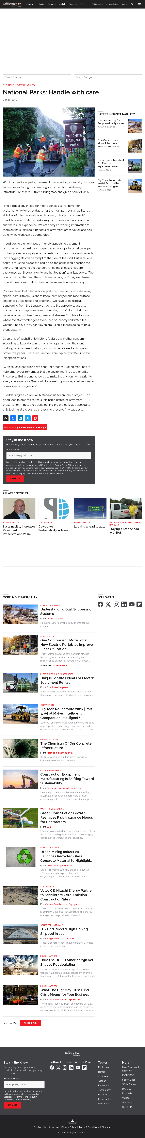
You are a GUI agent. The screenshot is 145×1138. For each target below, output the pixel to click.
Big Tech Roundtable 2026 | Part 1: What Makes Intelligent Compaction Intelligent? (110, 183)
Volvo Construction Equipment (63, 904)
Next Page (31, 1023)
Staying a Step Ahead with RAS (124, 530)
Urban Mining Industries (60, 865)
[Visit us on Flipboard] (139, 604)
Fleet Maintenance (50, 770)
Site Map (106, 1127)
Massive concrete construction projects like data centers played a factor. (66, 944)
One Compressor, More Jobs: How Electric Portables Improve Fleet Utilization (109, 143)
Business (8, 85)
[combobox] (37, 77)
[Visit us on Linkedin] (124, 604)
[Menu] (139, 4)
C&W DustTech (54, 618)
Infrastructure (49, 739)
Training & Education (52, 809)
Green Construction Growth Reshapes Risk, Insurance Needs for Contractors (66, 817)
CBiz (49, 826)
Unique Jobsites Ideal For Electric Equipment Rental (111, 163)
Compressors (47, 636)
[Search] (132, 4)
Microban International (59, 752)
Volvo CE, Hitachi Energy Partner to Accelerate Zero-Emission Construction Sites (66, 894)
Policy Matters (48, 956)
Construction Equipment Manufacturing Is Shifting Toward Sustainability (67, 778)
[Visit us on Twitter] (108, 604)
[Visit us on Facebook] (100, 604)
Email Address (14, 450)
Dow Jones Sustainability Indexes (53, 528)
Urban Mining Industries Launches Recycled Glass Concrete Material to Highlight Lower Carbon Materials (65, 856)
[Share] (13, 418)
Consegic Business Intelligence (64, 788)
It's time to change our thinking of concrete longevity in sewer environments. (63, 759)
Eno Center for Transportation (63, 999)
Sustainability (26, 85)
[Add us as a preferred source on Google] (35, 418)
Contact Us (40, 1127)
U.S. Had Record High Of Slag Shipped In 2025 (64, 931)
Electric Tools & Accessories (56, 674)
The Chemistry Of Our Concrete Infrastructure (66, 745)
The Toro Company (57, 687)
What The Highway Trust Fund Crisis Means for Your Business (64, 992)
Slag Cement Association (60, 938)
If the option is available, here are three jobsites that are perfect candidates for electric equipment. (67, 693)
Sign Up (15, 478)
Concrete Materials (51, 848)
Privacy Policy (56, 473)
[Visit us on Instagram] (116, 604)
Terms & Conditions (89, 1127)
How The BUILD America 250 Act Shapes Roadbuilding (66, 962)
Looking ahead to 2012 (89, 526)
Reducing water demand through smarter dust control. (65, 624)
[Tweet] (28, 418)
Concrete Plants (50, 605)
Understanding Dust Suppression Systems (111, 122)
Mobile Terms (37, 473)
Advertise (53, 1127)
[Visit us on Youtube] (132, 604)
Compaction (47, 705)
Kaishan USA (60, 665)
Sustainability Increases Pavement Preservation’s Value (19, 530)
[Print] (5, 418)
